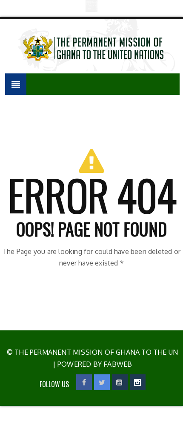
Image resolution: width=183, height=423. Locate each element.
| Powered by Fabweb (92, 364)
